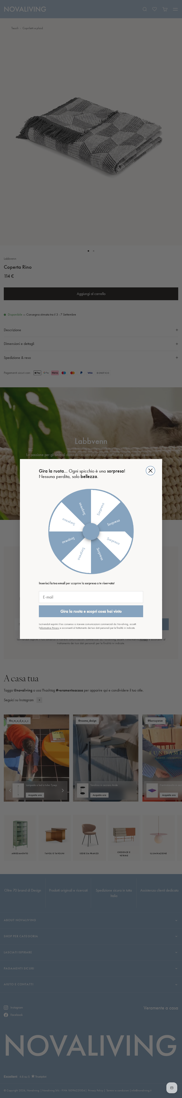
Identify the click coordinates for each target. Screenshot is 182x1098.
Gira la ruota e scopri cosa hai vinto (91, 611)
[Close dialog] (150, 470)
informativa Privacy (49, 627)
